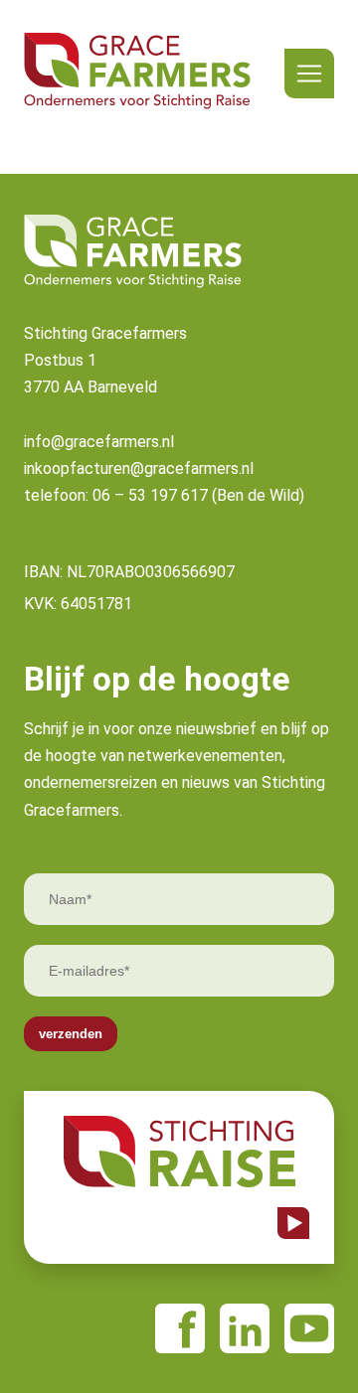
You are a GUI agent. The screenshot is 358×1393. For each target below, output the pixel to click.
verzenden (70, 1033)
